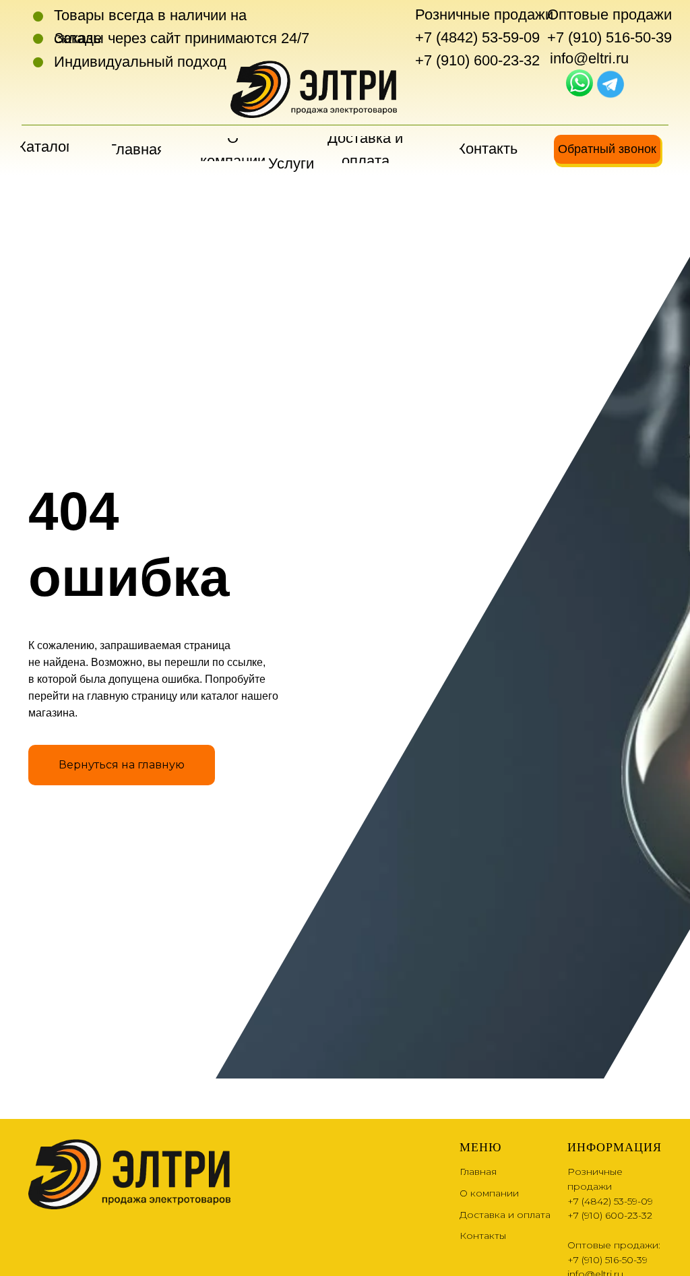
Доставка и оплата (505, 1215)
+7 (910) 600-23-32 (477, 60)
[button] (607, 149)
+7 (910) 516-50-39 (609, 37)
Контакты (483, 1235)
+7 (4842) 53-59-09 (477, 37)
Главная (478, 1171)
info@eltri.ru (589, 58)
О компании (489, 1193)
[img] (579, 82)
